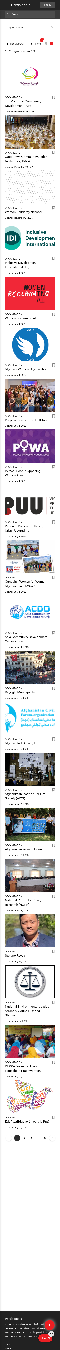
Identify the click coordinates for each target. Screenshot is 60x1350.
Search (8, 1347)
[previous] (9, 1138)
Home (8, 1343)
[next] (52, 1138)
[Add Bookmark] (53, 98)
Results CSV (16, 42)
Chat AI (46, 1337)
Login (47, 5)
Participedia (20, 5)
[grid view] (51, 43)
